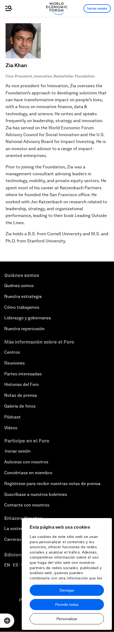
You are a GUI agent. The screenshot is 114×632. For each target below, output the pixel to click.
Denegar (67, 590)
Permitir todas (66, 604)
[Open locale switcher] (7, 621)
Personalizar (66, 619)
